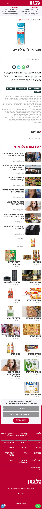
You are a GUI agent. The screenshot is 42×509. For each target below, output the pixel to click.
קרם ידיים (10, 88)
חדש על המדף (34, 88)
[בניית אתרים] (21, 494)
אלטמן (37, 92)
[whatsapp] (23, 67)
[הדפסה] (18, 67)
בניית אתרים (21, 503)
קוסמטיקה (21, 88)
